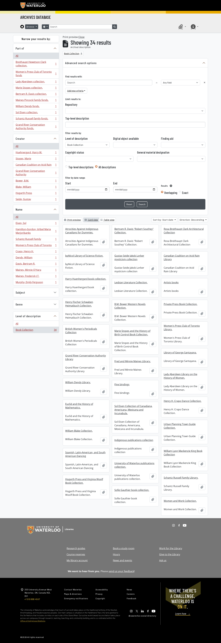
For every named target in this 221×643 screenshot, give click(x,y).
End (115, 183)
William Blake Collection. (79, 430)
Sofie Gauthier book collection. (131, 490)
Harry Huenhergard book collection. (85, 279)
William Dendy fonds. (36, 107)
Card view (92, 219)
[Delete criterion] (204, 82)
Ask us (162, 560)
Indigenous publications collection (133, 440)
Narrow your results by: (36, 39)
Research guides (76, 548)
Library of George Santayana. (180, 352)
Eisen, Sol (36, 223)
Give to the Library (169, 554)
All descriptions (107, 167)
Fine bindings (121, 384)
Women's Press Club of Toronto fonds (36, 73)
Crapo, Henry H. (36, 252)
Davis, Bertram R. (36, 264)
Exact (185, 192)
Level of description (28, 316)
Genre (19, 304)
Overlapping (170, 192)
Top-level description (77, 118)
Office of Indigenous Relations (32, 621)
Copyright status (74, 152)
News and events (122, 560)
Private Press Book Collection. (180, 304)
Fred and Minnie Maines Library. (132, 361)
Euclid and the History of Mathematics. (79, 405)
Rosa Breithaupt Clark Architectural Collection (184, 230)
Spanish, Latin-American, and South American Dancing (85, 454)
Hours (116, 554)
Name (19, 209)
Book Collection (36, 330)
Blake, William (36, 187)
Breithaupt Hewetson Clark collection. (36, 63)
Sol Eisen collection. (36, 113)
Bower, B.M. (36, 181)
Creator (20, 138)
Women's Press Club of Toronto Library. (182, 327)
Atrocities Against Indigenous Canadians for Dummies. (81, 230)
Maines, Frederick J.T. (36, 276)
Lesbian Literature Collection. (130, 282)
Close (81, 37)
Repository (71, 104)
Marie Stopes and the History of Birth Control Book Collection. (132, 332)
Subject (20, 292)
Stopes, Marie (36, 159)
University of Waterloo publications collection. (134, 465)
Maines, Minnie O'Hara (36, 270)
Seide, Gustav (36, 199)
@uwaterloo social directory (142, 615)
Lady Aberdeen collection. (36, 82)
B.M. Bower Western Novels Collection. (130, 305)
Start (68, 183)
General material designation (153, 152)
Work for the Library (170, 548)
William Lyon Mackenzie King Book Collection (183, 452)
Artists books (171, 282)
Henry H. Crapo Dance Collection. (182, 401)
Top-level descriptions (81, 167)
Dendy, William (36, 258)
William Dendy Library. (78, 382)
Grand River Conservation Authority (36, 172)
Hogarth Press (36, 193)
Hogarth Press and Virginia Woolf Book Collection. (84, 481)
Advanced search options (81, 63)
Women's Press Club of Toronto (36, 246)
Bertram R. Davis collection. (36, 94)
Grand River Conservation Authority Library (85, 357)
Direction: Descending (192, 219)
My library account (77, 560)
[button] (181, 26)
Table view (108, 219)
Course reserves (76, 554)
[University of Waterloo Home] (33, 5)
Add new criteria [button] (75, 90)
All (17, 55)
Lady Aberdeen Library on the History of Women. (180, 376)
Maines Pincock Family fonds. (36, 100)
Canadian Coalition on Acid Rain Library (182, 257)
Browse (30, 26)
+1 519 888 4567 (32, 599)
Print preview (74, 219)
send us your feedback (121, 571)
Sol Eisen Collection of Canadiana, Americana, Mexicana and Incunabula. (133, 409)
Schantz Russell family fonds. (36, 119)
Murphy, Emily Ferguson (36, 283)
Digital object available (126, 138)
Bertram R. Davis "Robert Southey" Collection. (133, 230)
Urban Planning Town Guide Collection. (180, 425)
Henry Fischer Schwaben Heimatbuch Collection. (79, 303)
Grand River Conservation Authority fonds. (36, 126)
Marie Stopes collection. (36, 88)
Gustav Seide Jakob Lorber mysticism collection (129, 257)
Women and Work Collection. (180, 501)
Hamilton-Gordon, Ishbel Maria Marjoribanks (36, 231)
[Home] (22, 26)
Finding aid (167, 138)
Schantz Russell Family (36, 239)
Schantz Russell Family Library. (181, 477)
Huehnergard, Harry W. (36, 153)
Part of (20, 48)
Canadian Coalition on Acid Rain (36, 165)
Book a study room (123, 548)
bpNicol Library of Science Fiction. (84, 255)
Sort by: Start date (163, 219)
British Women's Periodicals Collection (81, 330)
